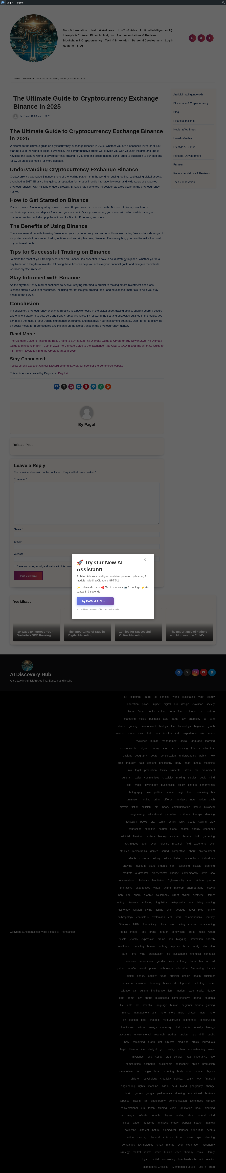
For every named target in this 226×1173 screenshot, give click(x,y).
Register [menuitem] (20, 2)
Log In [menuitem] (10, 2)
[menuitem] (3, 2)
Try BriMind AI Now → (95, 601)
